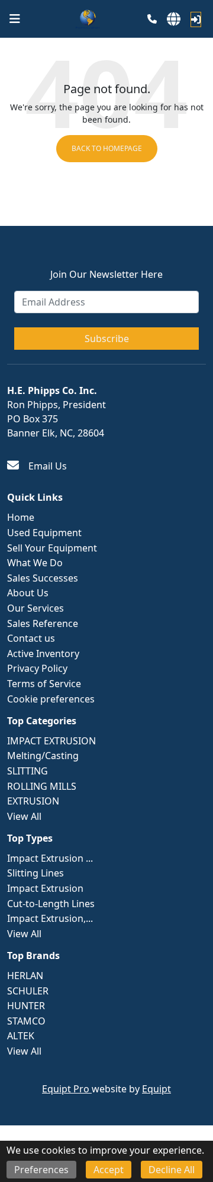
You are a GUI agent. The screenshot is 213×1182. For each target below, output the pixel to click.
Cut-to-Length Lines (51, 903)
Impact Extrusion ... (50, 858)
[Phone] (152, 19)
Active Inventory (43, 653)
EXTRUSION (33, 800)
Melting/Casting (43, 755)
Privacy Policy (37, 668)
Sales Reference (42, 623)
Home (20, 517)
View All (24, 816)
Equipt (156, 1088)
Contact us (31, 638)
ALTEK (20, 1035)
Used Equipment (44, 532)
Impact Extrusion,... (50, 918)
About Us (28, 592)
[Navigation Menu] (14, 19)
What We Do (35, 562)
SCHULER (28, 990)
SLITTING (27, 770)
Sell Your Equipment (52, 547)
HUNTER (26, 1005)
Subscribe (107, 338)
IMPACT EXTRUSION (51, 740)
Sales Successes (42, 578)
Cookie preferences (51, 698)
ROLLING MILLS (41, 786)
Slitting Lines (35, 872)
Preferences (41, 1169)
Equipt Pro (67, 1088)
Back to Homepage (107, 148)
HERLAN (25, 975)
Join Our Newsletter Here (106, 274)
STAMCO (26, 1020)
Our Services (35, 608)
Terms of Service (44, 683)
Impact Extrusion (45, 888)
